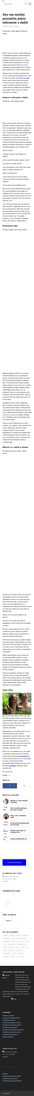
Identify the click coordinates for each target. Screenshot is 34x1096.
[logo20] (14, 4)
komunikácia (6, 941)
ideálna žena (26, 935)
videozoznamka (19, 950)
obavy (4, 944)
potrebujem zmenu (22, 944)
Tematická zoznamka (8, 1015)
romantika (11, 947)
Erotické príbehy (7, 26)
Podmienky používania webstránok (12, 1080)
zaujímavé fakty (7, 953)
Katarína (17, 26)
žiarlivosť (22, 956)
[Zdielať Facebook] (10, 785)
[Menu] (28, 4)
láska (18, 941)
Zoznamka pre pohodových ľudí (11, 1018)
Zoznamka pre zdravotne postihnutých (13, 1029)
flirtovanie (19, 935)
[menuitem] (24, 4)
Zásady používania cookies (10, 1078)
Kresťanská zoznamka (9, 1020)
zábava (12, 956)
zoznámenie (6, 956)
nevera (27, 941)
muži (22, 941)
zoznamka (12, 765)
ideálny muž (6, 938)
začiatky (14, 953)
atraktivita (5, 935)
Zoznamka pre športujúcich (10, 1027)
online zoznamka (12, 944)
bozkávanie (12, 935)
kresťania (13, 941)
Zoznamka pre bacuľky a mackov (12, 1022)
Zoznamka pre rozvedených (10, 1034)
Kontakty (5, 1073)
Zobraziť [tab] (8, 920)
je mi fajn (13, 938)
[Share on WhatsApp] (24, 785)
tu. (11, 996)
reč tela (5, 947)
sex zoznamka (22, 756)
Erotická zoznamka (8, 1037)
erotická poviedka (24, 78)
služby (4, 950)
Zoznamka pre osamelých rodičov (12, 1032)
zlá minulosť (21, 953)
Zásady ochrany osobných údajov (12, 1076)
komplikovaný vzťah (21, 938)
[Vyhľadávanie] (24, 4)
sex (9, 775)
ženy (17, 956)
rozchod (17, 947)
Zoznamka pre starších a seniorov (12, 1025)
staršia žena (11, 950)
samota (22, 947)
